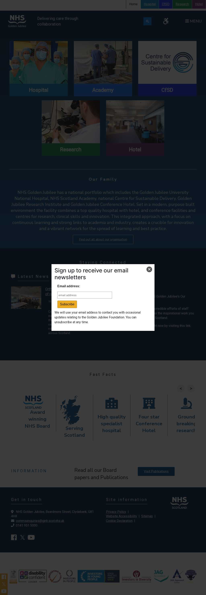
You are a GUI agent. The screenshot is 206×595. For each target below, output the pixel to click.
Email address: (68, 286)
